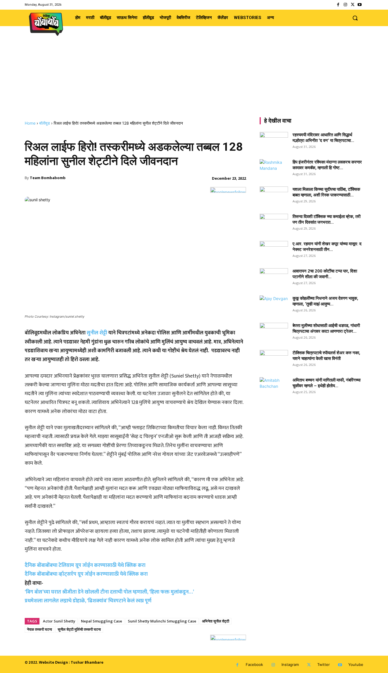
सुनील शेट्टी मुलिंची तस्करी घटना (79, 629)
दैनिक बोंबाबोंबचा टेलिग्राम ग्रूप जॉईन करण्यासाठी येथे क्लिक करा (85, 565)
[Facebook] (338, 4)
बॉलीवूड (44, 123)
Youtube (355, 664)
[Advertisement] (194, 78)
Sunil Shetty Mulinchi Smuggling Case (162, 621)
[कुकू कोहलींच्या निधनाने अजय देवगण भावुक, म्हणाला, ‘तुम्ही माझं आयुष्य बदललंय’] (274, 305)
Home (30, 123)
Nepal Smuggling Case (101, 621)
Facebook (254, 664)
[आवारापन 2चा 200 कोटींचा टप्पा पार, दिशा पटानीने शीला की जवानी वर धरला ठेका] (274, 278)
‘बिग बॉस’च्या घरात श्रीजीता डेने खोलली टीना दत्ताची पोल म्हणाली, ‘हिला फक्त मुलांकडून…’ (109, 592)
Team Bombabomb (48, 177)
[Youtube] (359, 4)
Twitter (323, 664)
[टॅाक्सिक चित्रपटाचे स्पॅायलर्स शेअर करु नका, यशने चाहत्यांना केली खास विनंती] (274, 360)
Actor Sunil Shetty (59, 621)
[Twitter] (352, 4)
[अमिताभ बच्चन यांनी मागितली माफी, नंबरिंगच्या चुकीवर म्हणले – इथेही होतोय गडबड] (274, 387)
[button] (355, 18)
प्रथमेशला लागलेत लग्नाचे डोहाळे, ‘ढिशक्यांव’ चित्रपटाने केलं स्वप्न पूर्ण (88, 601)
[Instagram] (345, 4)
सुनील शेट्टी (97, 333)
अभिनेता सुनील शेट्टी (215, 621)
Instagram (290, 664)
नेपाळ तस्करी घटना (39, 629)
